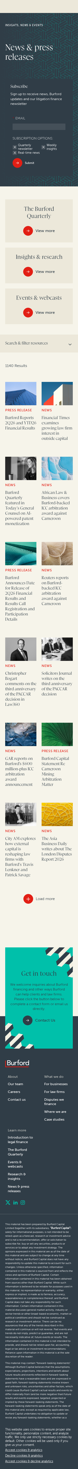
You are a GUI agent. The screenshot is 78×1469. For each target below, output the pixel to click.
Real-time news (29, 153)
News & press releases (18, 1188)
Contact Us (45, 1020)
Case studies (54, 1119)
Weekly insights (52, 147)
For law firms (54, 1092)
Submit (29, 163)
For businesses (56, 1084)
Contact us (17, 1099)
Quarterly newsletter (25, 147)
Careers (14, 1092)
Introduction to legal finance (20, 1139)
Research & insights (17, 1176)
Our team (15, 1084)
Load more (45, 898)
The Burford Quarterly (17, 1152)
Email (19, 118)
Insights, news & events (24, 25)
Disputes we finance (54, 1101)
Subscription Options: (33, 138)
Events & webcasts (15, 1164)
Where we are (55, 1112)
